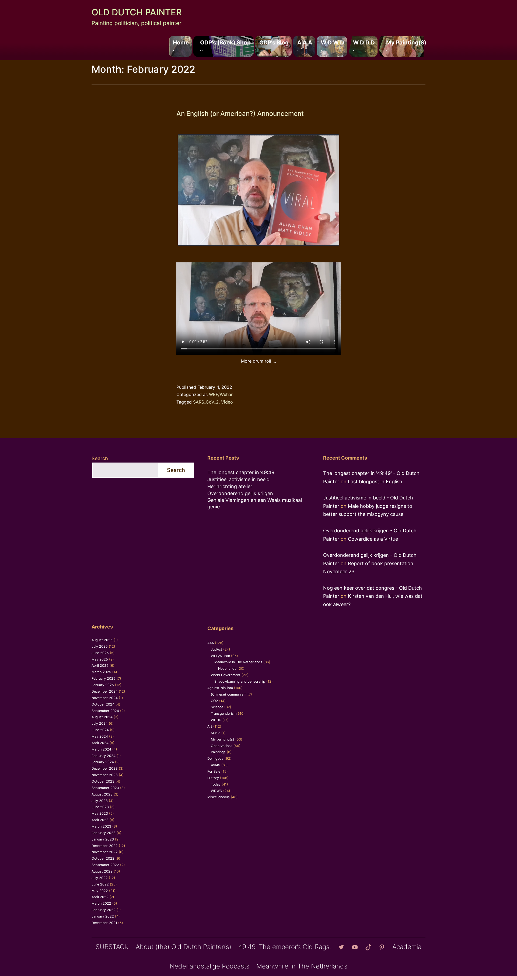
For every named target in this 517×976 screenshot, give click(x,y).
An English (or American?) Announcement (240, 113)
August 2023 (102, 794)
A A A (304, 45)
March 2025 (101, 672)
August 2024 (102, 717)
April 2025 (100, 666)
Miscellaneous (218, 797)
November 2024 (105, 698)
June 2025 (100, 653)
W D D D (364, 45)
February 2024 (104, 756)
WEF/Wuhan (221, 394)
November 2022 (105, 852)
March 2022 (101, 903)
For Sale (213, 771)
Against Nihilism (220, 688)
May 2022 (100, 891)
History (213, 778)
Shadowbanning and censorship (239, 681)
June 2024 (100, 730)
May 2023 (100, 813)
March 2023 (101, 826)
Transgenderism (224, 713)
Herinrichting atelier (229, 486)
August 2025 (102, 640)
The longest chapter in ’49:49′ (241, 472)
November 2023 (105, 775)
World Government (225, 675)
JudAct (216, 649)
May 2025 (100, 659)
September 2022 (105, 865)
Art (209, 726)
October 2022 (103, 858)
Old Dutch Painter (137, 12)
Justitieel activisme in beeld (238, 479)
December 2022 (105, 846)
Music (215, 733)
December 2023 (105, 768)
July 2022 (100, 878)
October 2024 (103, 704)
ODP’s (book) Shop (225, 45)
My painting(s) (406, 45)
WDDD (216, 720)
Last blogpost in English (375, 481)
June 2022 (100, 884)
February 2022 (104, 910)
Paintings (218, 752)
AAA (210, 643)
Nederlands (227, 668)
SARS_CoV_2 (206, 402)
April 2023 (100, 820)
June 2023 (100, 807)
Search (100, 458)
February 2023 (104, 833)
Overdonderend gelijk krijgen (240, 493)
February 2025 (104, 678)
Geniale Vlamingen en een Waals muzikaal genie (254, 503)
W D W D (332, 45)
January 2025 (103, 685)
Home (181, 45)
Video (227, 402)
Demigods (215, 758)
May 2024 (100, 736)
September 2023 (105, 788)
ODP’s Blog (274, 45)
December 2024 (105, 691)
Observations (221, 746)
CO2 (214, 701)
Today (216, 784)
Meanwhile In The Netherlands (238, 662)
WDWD (216, 791)
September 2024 (105, 711)
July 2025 (100, 646)
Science (217, 707)
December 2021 (104, 923)
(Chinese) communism (228, 694)
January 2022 (103, 916)
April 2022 (100, 897)
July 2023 (100, 801)
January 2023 (103, 839)
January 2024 (103, 762)
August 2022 (102, 871)
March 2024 (101, 749)
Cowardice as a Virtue (373, 539)
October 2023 (103, 781)
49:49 (215, 765)
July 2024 (100, 723)
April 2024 (100, 743)
